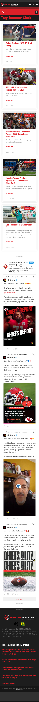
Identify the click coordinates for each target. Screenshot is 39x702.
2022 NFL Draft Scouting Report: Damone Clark (16, 88)
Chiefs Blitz (11, 280)
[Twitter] (30, 4)
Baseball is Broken (8, 683)
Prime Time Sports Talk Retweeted (17, 277)
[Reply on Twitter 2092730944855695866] (5, 594)
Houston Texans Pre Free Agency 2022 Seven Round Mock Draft (17, 180)
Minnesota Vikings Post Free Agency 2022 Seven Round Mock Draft (18, 134)
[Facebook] (33, 4)
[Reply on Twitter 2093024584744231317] (5, 349)
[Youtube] (37, 4)
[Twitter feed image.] (20, 326)
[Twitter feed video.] (20, 487)
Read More (9, 56)
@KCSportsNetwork (10, 293)
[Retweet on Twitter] (7, 277)
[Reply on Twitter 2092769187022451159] (5, 426)
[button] (36, 12)
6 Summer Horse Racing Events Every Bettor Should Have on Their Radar (18, 668)
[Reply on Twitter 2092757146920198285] (5, 518)
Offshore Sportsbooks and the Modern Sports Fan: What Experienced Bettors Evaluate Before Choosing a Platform (19, 651)
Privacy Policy (19, 689)
